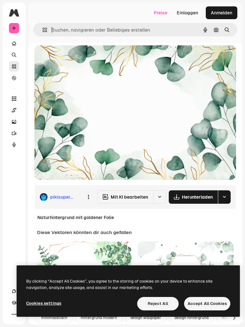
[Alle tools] (14, 99)
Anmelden (221, 13)
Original (75, 57)
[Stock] (14, 66)
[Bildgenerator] (14, 122)
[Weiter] (234, 318)
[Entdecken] (14, 78)
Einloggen (187, 13)
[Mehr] (14, 314)
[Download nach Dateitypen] (224, 197)
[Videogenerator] (14, 133)
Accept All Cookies (207, 303)
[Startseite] (14, 43)
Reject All (158, 303)
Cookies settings (43, 303)
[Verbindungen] (14, 291)
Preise (160, 13)
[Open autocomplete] (42, 29)
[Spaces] (14, 110)
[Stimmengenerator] (14, 145)
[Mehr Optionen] (88, 197)
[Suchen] (14, 55)
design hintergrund (191, 317)
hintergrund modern (99, 317)
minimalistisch (54, 317)
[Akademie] (14, 303)
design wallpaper (145, 317)
